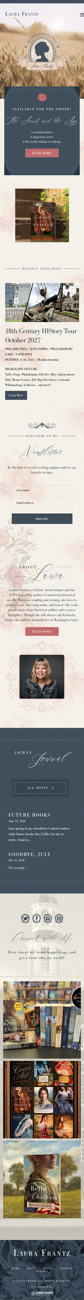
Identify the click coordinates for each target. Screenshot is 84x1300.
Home (15, 1268)
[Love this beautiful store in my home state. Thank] (42, 1020)
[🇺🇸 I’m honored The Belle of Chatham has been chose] (42, 1179)
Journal (66, 1268)
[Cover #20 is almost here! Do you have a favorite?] (42, 1099)
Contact (42, 1271)
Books (48, 1268)
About (31, 1268)
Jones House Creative (42, 1294)
